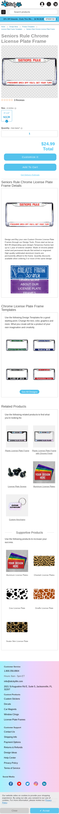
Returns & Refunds (13, 747)
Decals (7, 704)
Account (42, 4)
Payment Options (12, 742)
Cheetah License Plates (44, 575)
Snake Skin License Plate (17, 641)
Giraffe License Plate (44, 608)
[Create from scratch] (29, 272)
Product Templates (28, 26)
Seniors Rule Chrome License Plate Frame (40, 29)
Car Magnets (10, 709)
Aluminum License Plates (44, 486)
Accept (46, 810)
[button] (3, 12)
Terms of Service (12, 768)
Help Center (10, 758)
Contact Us (9, 732)
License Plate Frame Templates (11, 29)
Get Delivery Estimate (30, 175)
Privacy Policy (11, 763)
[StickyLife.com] (11, 4)
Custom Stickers (12, 699)
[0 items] (55, 4)
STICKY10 (50, 19)
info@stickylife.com (13, 681)
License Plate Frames (14, 719)
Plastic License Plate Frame (17, 451)
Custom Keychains (17, 519)
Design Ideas (13, 26)
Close (14, 810)
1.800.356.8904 (11, 671)
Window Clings (11, 714)
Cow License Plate (17, 608)
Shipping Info (10, 737)
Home (3, 26)
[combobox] (33, 12)
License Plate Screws (17, 486)
